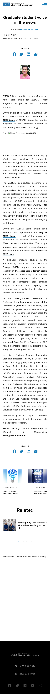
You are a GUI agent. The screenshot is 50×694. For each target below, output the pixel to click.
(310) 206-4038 (27, 673)
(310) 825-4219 (27, 665)
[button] (18, 541)
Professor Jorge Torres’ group (31, 270)
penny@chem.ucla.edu (14, 435)
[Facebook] (14, 54)
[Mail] (35, 54)
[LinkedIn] (28, 54)
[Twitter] (21, 54)
